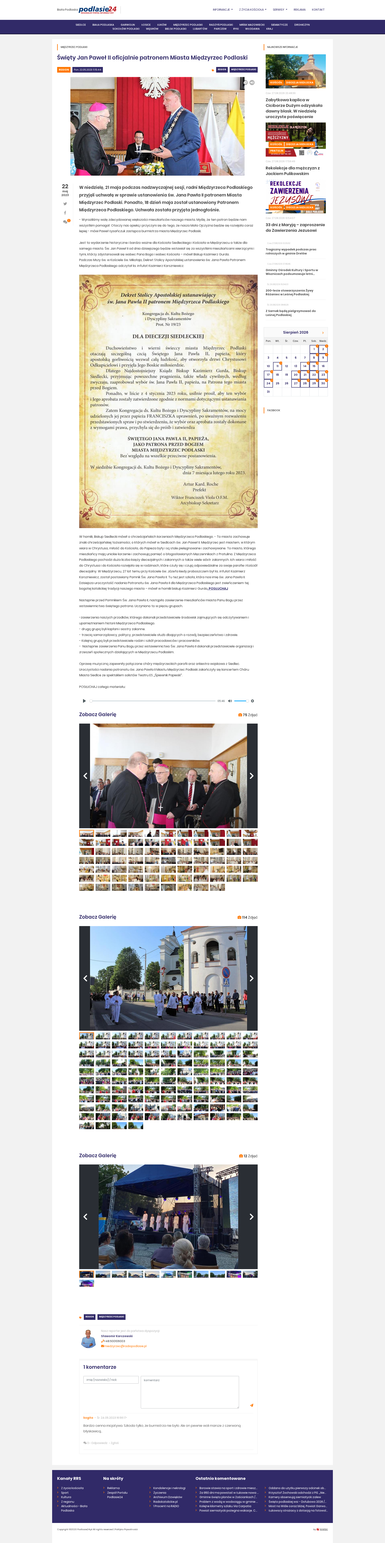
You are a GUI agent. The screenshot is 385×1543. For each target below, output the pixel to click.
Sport (65, 1493)
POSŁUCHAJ (218, 588)
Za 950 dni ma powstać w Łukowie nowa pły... (229, 1493)
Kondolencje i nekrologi (169, 1488)
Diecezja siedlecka (299, 82)
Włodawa (252, 28)
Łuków (162, 24)
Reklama (300, 10)
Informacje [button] (221, 10)
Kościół (276, 82)
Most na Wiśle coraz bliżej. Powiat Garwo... (298, 1506)
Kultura (66, 1497)
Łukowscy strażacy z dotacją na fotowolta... (298, 1511)
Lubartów (200, 28)
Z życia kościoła (72, 1488)
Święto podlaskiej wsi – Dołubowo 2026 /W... (298, 1502)
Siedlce (81, 24)
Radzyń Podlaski (221, 24)
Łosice (146, 24)
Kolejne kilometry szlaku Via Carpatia (225, 1506)
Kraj (269, 28)
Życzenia (159, 1493)
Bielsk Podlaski (175, 28)
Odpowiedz (99, 1443)
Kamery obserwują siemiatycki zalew (295, 1497)
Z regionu (67, 1502)
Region (64, 69)
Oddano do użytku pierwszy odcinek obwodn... (298, 1488)
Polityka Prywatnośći (126, 1529)
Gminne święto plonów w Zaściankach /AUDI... (229, 1497)
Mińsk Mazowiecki (251, 24)
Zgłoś (115, 1443)
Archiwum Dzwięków (167, 1497)
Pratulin (276, 150)
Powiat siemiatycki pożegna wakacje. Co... (229, 1511)
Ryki (236, 28)
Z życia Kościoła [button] (251, 10)
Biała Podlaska (67, 10)
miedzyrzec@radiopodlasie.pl (125, 1346)
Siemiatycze (279, 24)
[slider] (153, 701)
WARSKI (324, 1529)
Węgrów (152, 28)
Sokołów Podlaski (125, 28)
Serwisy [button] (279, 10)
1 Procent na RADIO (166, 1506)
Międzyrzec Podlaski (188, 24)
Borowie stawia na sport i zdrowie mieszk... (229, 1488)
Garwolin (128, 24)
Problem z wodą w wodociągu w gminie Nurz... (229, 1502)
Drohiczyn (302, 24)
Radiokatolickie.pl (165, 1502)
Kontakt (318, 10)
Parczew (220, 28)
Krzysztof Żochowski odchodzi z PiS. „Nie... (297, 1493)
